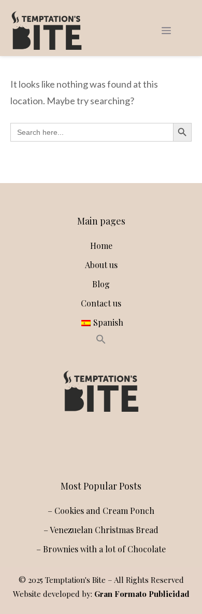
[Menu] (166, 30)
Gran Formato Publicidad (142, 594)
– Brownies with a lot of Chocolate (101, 548)
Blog (101, 283)
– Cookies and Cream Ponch (101, 510)
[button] (101, 341)
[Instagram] (76, 446)
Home (101, 245)
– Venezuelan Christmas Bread (101, 529)
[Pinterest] (122, 446)
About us (101, 264)
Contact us (101, 303)
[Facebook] (99, 446)
